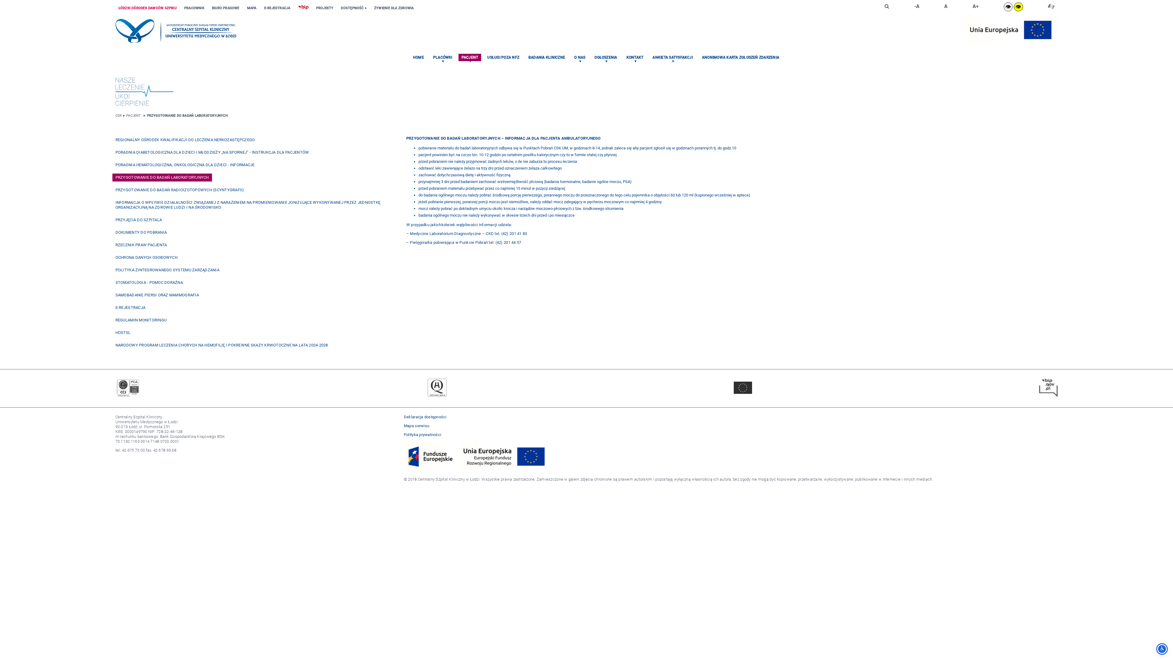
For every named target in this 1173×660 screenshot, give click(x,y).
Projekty (325, 8)
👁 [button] (1008, 6)
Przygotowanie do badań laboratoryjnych (187, 116)
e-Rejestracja (130, 307)
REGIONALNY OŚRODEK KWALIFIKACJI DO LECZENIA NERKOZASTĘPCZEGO (185, 140)
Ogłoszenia (605, 57)
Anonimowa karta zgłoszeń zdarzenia (740, 57)
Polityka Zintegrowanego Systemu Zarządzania (167, 270)
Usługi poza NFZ (503, 57)
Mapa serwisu (416, 426)
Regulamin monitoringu (140, 320)
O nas (579, 57)
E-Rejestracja (277, 8)
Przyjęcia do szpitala (138, 220)
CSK (118, 116)
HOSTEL (123, 332)
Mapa (252, 8)
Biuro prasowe (225, 8)
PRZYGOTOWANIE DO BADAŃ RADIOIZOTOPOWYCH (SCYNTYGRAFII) (179, 190)
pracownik (194, 8)
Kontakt (635, 57)
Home (418, 57)
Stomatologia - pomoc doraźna (149, 282)
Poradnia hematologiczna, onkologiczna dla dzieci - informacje (185, 165)
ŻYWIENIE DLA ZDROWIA (394, 8)
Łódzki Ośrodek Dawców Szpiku (148, 8)
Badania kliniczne (546, 57)
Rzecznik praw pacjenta (141, 245)
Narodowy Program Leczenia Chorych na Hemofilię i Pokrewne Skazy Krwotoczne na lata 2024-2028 (221, 345)
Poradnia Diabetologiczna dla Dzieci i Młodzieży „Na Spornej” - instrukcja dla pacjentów (212, 152)
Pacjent (470, 57)
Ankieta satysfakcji (672, 57)
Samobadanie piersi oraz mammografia (157, 295)
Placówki (442, 57)
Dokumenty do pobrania (141, 232)
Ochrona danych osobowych (146, 257)
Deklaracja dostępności (425, 417)
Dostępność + (354, 8)
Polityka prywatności (422, 434)
